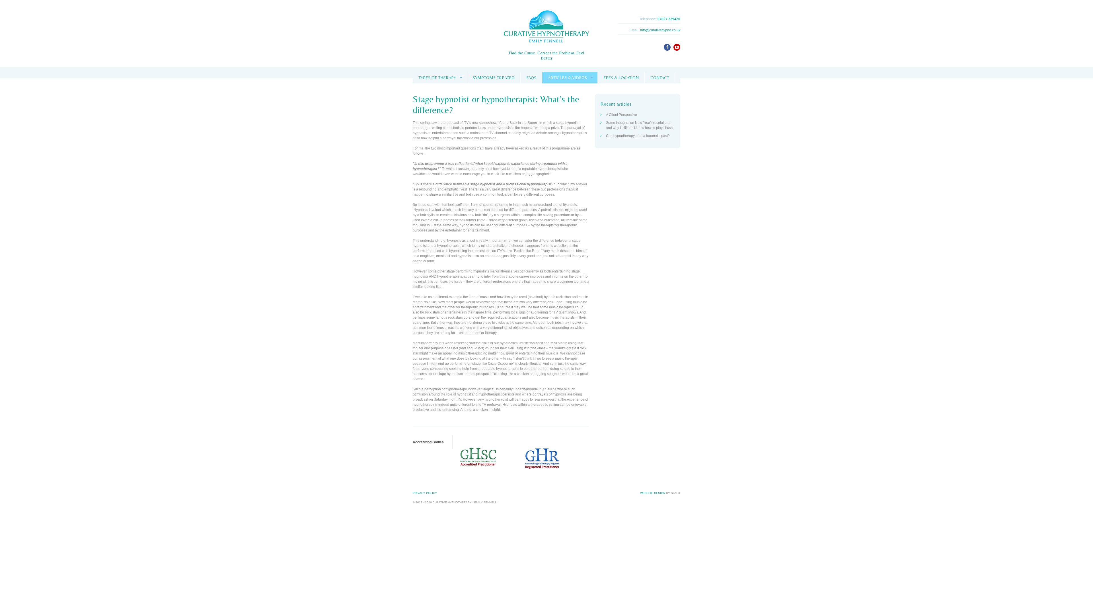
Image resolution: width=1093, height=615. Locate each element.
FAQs (531, 77)
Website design (652, 493)
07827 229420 (669, 19)
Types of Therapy (437, 77)
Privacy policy (425, 493)
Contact (659, 77)
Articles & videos (567, 77)
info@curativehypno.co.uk (660, 30)
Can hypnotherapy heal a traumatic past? (638, 136)
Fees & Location (621, 77)
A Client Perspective (621, 115)
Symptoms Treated (494, 77)
